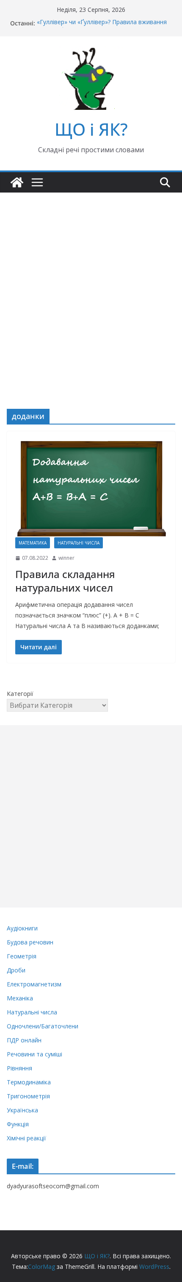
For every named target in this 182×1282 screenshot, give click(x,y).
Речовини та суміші (34, 1054)
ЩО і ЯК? (91, 129)
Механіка (20, 998)
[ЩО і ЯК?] (17, 182)
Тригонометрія (28, 1096)
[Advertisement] (91, 288)
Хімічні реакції (26, 1138)
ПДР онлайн (24, 1040)
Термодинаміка (29, 1082)
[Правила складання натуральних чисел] (91, 488)
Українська (22, 1110)
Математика (33, 543)
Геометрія (21, 956)
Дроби (16, 970)
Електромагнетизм (34, 984)
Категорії (20, 694)
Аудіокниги (22, 928)
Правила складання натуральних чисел (65, 580)
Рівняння (19, 1068)
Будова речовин (30, 942)
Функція (18, 1124)
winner (66, 557)
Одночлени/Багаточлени (42, 1026)
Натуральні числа (78, 543)
